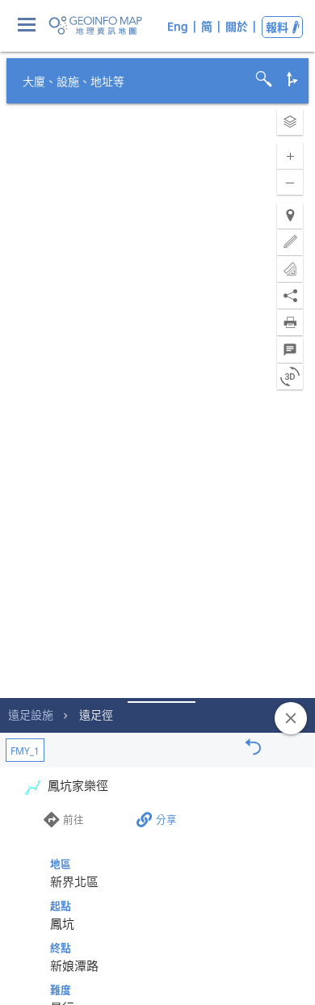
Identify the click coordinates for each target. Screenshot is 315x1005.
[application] (157, 502)
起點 (60, 905)
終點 (60, 947)
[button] (290, 122)
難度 (60, 989)
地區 (60, 863)
